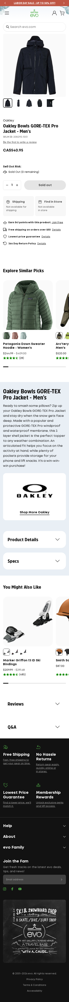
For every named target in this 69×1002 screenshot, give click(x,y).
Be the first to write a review (20, 142)
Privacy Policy (34, 979)
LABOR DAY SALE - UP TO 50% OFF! (34, 3)
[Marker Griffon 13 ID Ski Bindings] (28, 621)
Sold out (45, 185)
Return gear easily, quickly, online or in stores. (47, 768)
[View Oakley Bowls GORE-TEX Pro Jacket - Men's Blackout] (7, 103)
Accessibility (34, 991)
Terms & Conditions (34, 985)
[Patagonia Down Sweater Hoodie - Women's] (28, 305)
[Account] (54, 13)
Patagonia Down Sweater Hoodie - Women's (24, 346)
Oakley (8, 120)
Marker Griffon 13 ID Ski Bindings (21, 662)
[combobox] (34, 27)
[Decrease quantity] (7, 185)
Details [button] (56, 230)
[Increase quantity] (17, 185)
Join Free (57, 222)
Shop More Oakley (34, 512)
